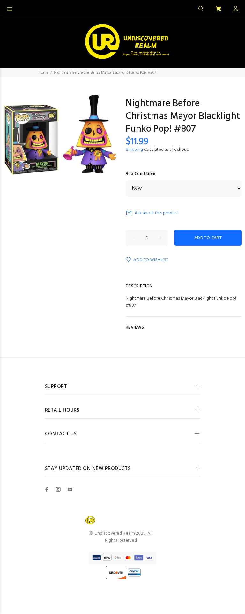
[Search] (201, 9)
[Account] (234, 9)
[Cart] (218, 9)
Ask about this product (156, 213)
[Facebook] (47, 489)
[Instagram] (58, 489)
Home (43, 72)
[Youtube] (70, 489)
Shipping (134, 149)
